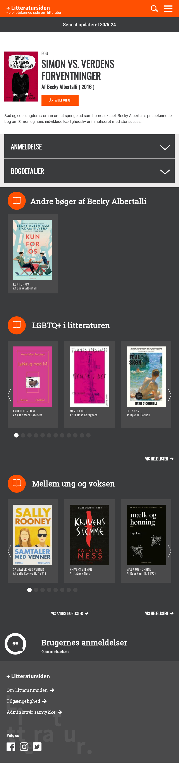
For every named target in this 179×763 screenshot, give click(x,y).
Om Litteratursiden (27, 690)
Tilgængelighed (23, 701)
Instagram (24, 746)
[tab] (89, 146)
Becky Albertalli (62, 86)
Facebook (11, 746)
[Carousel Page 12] (88, 435)
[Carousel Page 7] (55, 435)
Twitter (37, 746)
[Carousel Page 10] (75, 435)
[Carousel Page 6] (49, 435)
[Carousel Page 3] (29, 435)
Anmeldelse (26, 146)
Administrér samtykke (31, 712)
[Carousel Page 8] (62, 435)
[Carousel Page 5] (42, 435)
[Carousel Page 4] (36, 435)
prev (9, 395)
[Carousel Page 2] (23, 435)
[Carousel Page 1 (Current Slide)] (16, 435)
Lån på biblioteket (60, 100)
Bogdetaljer (27, 171)
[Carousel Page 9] (69, 435)
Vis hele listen (156, 459)
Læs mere (27, 284)
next (169, 395)
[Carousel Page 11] (82, 435)
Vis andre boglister (67, 613)
